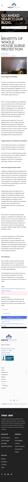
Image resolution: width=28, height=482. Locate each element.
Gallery (3, 379)
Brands (3, 377)
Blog (3, 383)
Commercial (4, 374)
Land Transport (5, 438)
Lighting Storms (20, 288)
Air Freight (4, 443)
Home (2, 367)
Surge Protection (6, 290)
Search (23, 27)
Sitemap (16, 404)
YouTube (3, 464)
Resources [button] (4, 381)
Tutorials (5, 385)
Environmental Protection (8, 288)
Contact (3, 388)
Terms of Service (19, 446)
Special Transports (6, 446)
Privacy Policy (23, 404)
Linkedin (3, 459)
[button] (2, 5)
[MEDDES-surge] (14, 65)
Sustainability (18, 440)
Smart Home (5, 54)
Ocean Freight (5, 440)
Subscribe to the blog (14, 317)
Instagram (4, 462)
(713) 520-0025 (5, 353)
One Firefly (9, 404)
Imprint (17, 452)
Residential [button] (4, 372)
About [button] (3, 370)
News (2, 467)
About (16, 438)
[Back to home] (14, 5)
